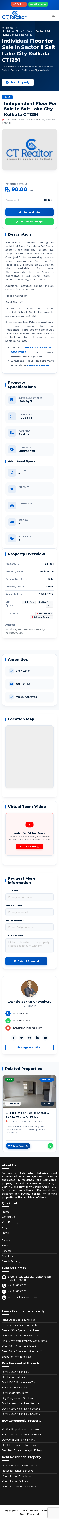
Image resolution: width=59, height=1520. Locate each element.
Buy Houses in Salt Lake (16, 1371)
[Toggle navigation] (53, 15)
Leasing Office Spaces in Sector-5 (21, 1325)
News (5, 1232)
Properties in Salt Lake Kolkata (19, 1465)
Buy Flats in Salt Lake (14, 1377)
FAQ (4, 1227)
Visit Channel (28, 846)
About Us (7, 1256)
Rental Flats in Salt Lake (15, 1481)
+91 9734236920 (17, 1285)
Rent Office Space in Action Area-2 (22, 1351)
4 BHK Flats (28, 602)
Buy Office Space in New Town (19, 1445)
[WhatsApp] (50, 1146)
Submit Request (28, 961)
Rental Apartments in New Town (20, 1486)
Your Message (14, 935)
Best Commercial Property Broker (21, 1434)
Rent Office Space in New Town (20, 1335)
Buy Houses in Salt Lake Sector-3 (21, 1414)
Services (6, 1250)
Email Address (14, 905)
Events (6, 1240)
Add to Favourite (19, 1146)
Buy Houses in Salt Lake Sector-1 (21, 1403)
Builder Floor (45, 602)
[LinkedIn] (37, 1038)
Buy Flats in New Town (15, 1392)
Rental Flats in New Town (16, 1476)
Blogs (5, 1245)
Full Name (12, 890)
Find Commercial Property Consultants (24, 1340)
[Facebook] (14, 1038)
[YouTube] (45, 1038)
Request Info (31, 212)
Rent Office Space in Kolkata (18, 1319)
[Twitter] (22, 1038)
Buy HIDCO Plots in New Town (20, 1382)
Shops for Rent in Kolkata (16, 1356)
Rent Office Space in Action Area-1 (21, 1346)
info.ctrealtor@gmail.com (22, 1297)
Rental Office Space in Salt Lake (20, 1330)
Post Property (20, 82)
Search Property (11, 1261)
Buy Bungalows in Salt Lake (18, 1398)
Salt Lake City (45, 614)
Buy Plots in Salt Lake (14, 1387)
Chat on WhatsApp (31, 221)
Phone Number (14, 920)
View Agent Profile (29, 1047)
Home (9, 27)
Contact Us (8, 1216)
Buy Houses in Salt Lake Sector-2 (21, 1408)
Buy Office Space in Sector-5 (18, 1439)
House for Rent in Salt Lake (17, 1470)
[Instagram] (29, 1038)
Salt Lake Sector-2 (43, 617)
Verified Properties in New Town (20, 1429)
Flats (49, 606)
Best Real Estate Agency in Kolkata (22, 1450)
